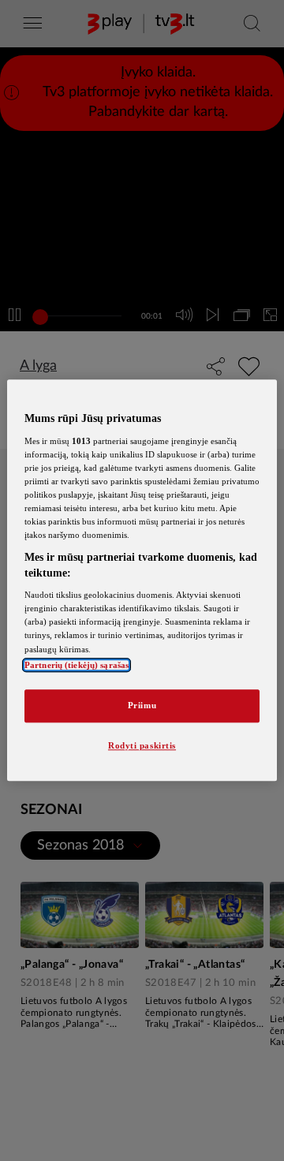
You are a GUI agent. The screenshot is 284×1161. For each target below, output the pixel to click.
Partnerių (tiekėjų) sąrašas (76, 665)
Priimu (142, 705)
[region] (142, 580)
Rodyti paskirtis (142, 745)
